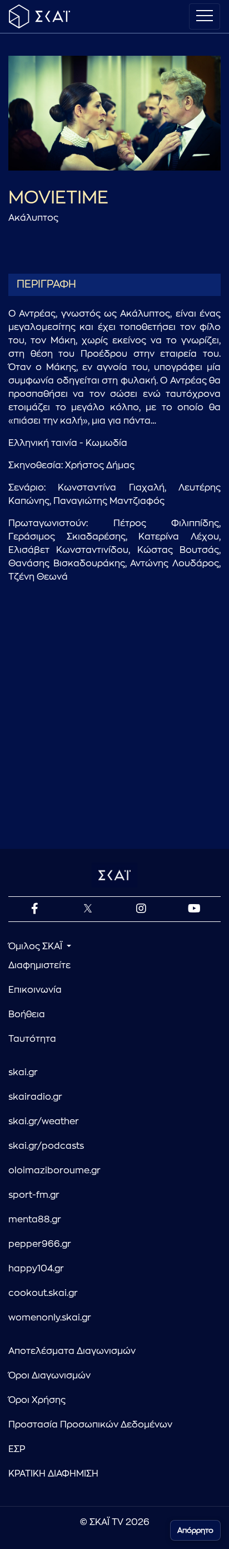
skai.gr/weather (43, 1121)
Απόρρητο (195, 1530)
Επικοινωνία (35, 989)
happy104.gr (36, 1268)
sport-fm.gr (33, 1195)
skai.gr (23, 1072)
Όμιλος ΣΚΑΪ (36, 946)
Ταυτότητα (32, 1039)
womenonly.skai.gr (49, 1317)
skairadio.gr (35, 1096)
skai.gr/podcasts (46, 1146)
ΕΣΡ (16, 1449)
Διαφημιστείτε (39, 965)
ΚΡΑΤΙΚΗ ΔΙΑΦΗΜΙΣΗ (53, 1473)
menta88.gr (34, 1219)
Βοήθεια (26, 1014)
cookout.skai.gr (43, 1293)
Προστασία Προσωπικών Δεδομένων (90, 1424)
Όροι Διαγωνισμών (49, 1375)
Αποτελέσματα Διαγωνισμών (72, 1351)
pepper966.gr (39, 1244)
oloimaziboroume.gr (54, 1170)
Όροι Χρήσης (37, 1400)
